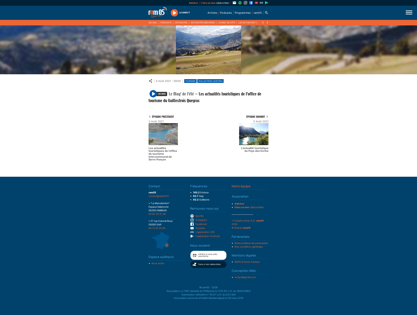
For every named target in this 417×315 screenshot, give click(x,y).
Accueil (153, 22)
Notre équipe (241, 186)
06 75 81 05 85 (157, 228)
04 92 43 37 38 (157, 214)
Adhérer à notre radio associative (207, 255)
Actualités (181, 22)
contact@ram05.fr (159, 196)
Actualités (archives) (203, 22)
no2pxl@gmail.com (245, 277)
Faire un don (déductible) (209, 264)
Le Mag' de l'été (227, 22)
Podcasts (166, 22)
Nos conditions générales (249, 246)
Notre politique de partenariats (251, 243)
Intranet (242, 227)
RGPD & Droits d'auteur (247, 261)
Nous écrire (157, 263)
